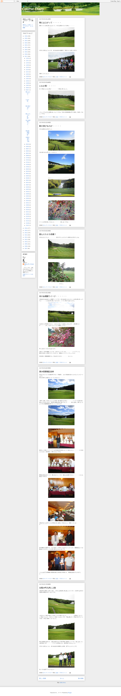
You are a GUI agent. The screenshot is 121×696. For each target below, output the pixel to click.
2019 (26, 51)
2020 (26, 49)
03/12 (27, 202)
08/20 (27, 151)
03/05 (27, 205)
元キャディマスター (29, 264)
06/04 (27, 175)
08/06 (27, 155)
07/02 (27, 166)
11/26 (27, 67)
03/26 (27, 198)
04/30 (27, 187)
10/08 (27, 83)
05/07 (27, 184)
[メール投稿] (70, 76)
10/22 (27, 78)
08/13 (27, 153)
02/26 (27, 207)
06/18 (27, 171)
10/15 (27, 81)
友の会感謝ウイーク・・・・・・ (53, 296)
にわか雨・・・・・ (47, 86)
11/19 (27, 69)
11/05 (27, 74)
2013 (26, 235)
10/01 (27, 85)
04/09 (27, 193)
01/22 (27, 218)
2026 (26, 36)
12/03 (27, 65)
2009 (26, 244)
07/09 (27, 164)
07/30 (27, 157)
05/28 (27, 178)
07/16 (27, 162)
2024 (26, 40)
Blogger (70, 692)
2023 (26, 43)
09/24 (27, 87)
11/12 (27, 71)
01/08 (27, 223)
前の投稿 (80, 678)
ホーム (62, 678)
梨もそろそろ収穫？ (47, 234)
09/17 (27, 90)
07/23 (27, 160)
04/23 (27, 189)
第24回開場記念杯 (46, 372)
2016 (26, 228)
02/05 (27, 214)
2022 (26, 45)
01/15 (27, 220)
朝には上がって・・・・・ (50, 23)
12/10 (27, 62)
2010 (26, 241)
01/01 (27, 225)
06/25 (27, 169)
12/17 (27, 60)
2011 (26, 239)
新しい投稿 (42, 678)
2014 (26, 232)
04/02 (27, 196)
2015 (26, 230)
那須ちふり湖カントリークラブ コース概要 (28, 26)
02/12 (27, 211)
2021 (26, 47)
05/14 (27, 182)
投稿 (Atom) (63, 682)
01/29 (27, 216)
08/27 (27, 148)
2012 (26, 237)
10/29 (27, 76)
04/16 (27, 191)
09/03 (27, 146)
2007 (26, 248)
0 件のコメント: (64, 76)
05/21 (27, 180)
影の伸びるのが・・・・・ (50, 126)
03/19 (27, 200)
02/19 (27, 209)
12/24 (27, 58)
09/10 (27, 144)
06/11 (27, 173)
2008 (26, 246)
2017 (26, 56)
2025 (26, 38)
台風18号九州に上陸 (47, 588)
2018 (26, 54)
